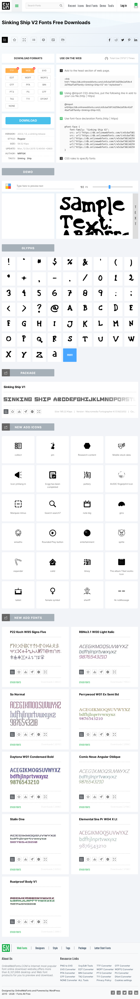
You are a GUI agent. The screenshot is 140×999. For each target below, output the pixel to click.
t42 (12, 98)
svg (44, 70)
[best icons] (6, 617)
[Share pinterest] (129, 39)
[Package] (43, 40)
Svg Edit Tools (85, 965)
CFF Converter (67, 976)
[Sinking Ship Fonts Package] (6, 372)
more (70, 355)
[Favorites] (14, 40)
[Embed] (32, 411)
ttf (12, 70)
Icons (81, 6)
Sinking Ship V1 (14, 387)
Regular (21, 138)
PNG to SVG (66, 965)
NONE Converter (68, 980)
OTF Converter (122, 965)
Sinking (21, 158)
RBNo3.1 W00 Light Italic (96, 632)
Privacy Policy (104, 980)
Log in (123, 6)
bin (44, 84)
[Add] (5, 40)
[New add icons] (6, 427)
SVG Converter (67, 969)
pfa (28, 84)
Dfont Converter (123, 976)
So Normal (17, 694)
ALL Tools (83, 980)
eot (12, 77)
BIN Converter (85, 973)
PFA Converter (67, 973)
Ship (29, 158)
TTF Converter (104, 965)
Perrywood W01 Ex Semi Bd (99, 694)
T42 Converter (85, 976)
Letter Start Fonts (102, 948)
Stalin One (17, 819)
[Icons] (53, 40)
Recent (72, 6)
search (61, 5)
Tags (68, 948)
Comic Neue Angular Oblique (99, 757)
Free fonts (6, 6)
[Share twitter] (122, 39)
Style (55, 948)
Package (82, 948)
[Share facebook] (109, 39)
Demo (103, 6)
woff (28, 77)
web (28, 70)
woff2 (44, 77)
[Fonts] (63, 40)
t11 (28, 98)
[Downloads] (19, 411)
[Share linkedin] (135, 39)
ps (28, 91)
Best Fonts (92, 6)
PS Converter (122, 973)
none (12, 106)
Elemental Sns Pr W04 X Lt (98, 819)
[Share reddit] (116, 39)
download (28, 120)
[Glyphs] (34, 40)
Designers (40, 948)
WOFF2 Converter (124, 969)
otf (12, 84)
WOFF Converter (105, 969)
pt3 (12, 91)
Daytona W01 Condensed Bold (32, 757)
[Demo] (24, 40)
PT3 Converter (104, 973)
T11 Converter (104, 976)
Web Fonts (22, 948)
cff (44, 91)
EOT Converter (86, 969)
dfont (44, 98)
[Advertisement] (29, 216)
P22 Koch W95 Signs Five (28, 632)
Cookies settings (123, 980)
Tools (111, 6)
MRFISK (22, 153)
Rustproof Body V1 (23, 881)
